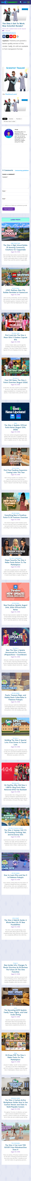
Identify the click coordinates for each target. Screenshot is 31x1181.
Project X (15, 963)
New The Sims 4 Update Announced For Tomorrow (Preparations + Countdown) (15, 652)
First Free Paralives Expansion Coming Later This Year (15, 471)
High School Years (15, 243)
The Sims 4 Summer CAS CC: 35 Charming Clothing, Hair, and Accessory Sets (15, 832)
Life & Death (15, 918)
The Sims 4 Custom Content (15, 828)
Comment (5, 177)
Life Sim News (15, 288)
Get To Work (5, 33)
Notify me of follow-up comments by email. (16, 205)
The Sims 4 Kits (15, 333)
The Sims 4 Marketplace (15, 558)
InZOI (15, 1008)
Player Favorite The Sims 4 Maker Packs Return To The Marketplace (15, 562)
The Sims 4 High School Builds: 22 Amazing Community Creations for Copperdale (15, 247)
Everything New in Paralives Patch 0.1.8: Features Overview (15, 516)
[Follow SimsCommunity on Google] (17, 36)
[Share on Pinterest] (11, 36)
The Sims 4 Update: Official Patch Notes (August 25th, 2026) (15, 427)
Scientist (11, 119)
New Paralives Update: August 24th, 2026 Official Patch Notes (15, 607)
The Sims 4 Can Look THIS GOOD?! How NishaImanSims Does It (15, 1147)
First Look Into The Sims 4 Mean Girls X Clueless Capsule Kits (15, 337)
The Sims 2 (15, 738)
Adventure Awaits (15, 1098)
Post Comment (8, 209)
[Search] (21, 2)
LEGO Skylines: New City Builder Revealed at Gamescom (15, 291)
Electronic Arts (15, 783)
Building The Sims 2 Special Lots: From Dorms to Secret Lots (15, 742)
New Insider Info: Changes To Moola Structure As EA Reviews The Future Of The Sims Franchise (15, 968)
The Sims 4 (12, 33)
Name (4, 191)
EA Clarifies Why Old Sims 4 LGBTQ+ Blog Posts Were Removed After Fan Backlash (15, 787)
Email (4, 198)
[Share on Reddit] (14, 36)
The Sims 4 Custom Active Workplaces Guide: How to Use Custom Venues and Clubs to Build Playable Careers (15, 1103)
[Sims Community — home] (9, 2)
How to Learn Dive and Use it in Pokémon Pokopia (15, 876)
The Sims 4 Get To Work (9, 121)
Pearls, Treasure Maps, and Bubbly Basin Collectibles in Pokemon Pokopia (15, 697)
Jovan (24, 28)
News (15, 423)
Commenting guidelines (22, 170)
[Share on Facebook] (4, 36)
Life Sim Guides (15, 513)
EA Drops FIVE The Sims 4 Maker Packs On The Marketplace (16, 1057)
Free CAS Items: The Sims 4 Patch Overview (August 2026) (15, 381)
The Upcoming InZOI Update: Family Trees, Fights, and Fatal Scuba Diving (15, 1012)
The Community (15, 1143)
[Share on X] (7, 36)
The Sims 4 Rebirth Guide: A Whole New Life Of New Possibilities (15, 922)
